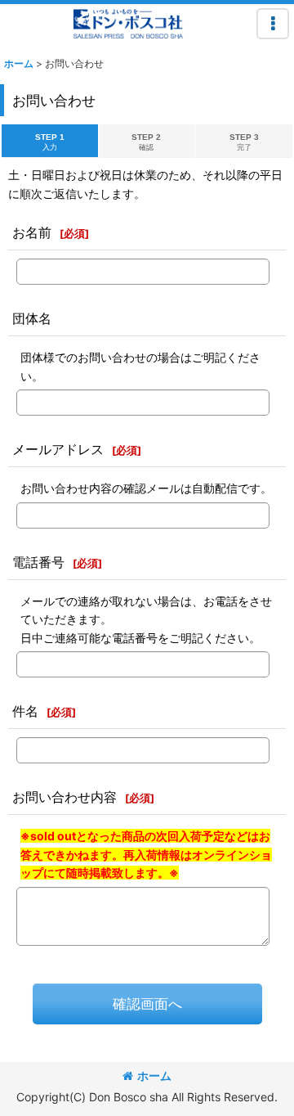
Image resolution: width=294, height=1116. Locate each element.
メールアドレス (58, 449)
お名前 (31, 232)
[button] (272, 23)
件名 (25, 711)
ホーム (154, 1075)
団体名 (31, 318)
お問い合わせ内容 (64, 797)
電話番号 (38, 562)
